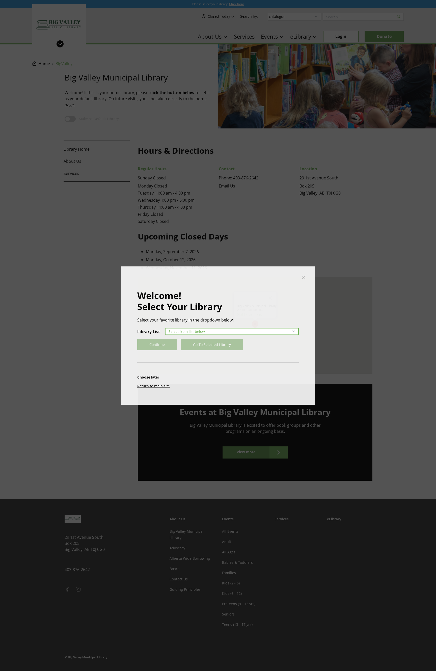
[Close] (304, 277)
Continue (157, 344)
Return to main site (153, 385)
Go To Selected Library (212, 344)
